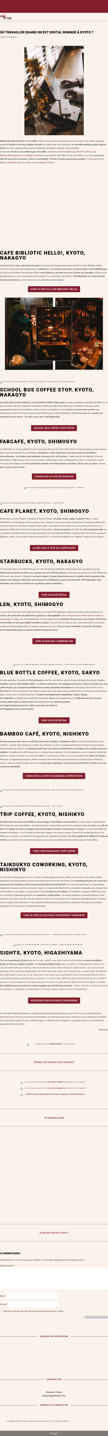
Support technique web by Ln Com (41, 1421)
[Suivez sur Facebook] (102, 10)
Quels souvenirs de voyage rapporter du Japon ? (33, 1171)
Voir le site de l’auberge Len (54, 641)
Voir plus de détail (54, 720)
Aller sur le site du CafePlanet (54, 547)
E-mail (4, 1304)
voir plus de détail (54, 594)
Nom (3, 1296)
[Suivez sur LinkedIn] (106, 10)
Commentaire (7, 1265)
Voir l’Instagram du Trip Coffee (54, 851)
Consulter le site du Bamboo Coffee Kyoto (54, 775)
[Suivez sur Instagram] (93, 10)
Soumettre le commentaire (96, 1317)
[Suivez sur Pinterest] (98, 10)
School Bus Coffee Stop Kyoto (54, 428)
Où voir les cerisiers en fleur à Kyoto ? (27, 1198)
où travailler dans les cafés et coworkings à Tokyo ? (30, 162)
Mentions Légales (61, 1421)
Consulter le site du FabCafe (54, 476)
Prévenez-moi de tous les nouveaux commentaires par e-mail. (33, 1311)
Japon (14, 37)
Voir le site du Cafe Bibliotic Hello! (54, 289)
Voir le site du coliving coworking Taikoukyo (54, 915)
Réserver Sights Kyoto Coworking (54, 1000)
